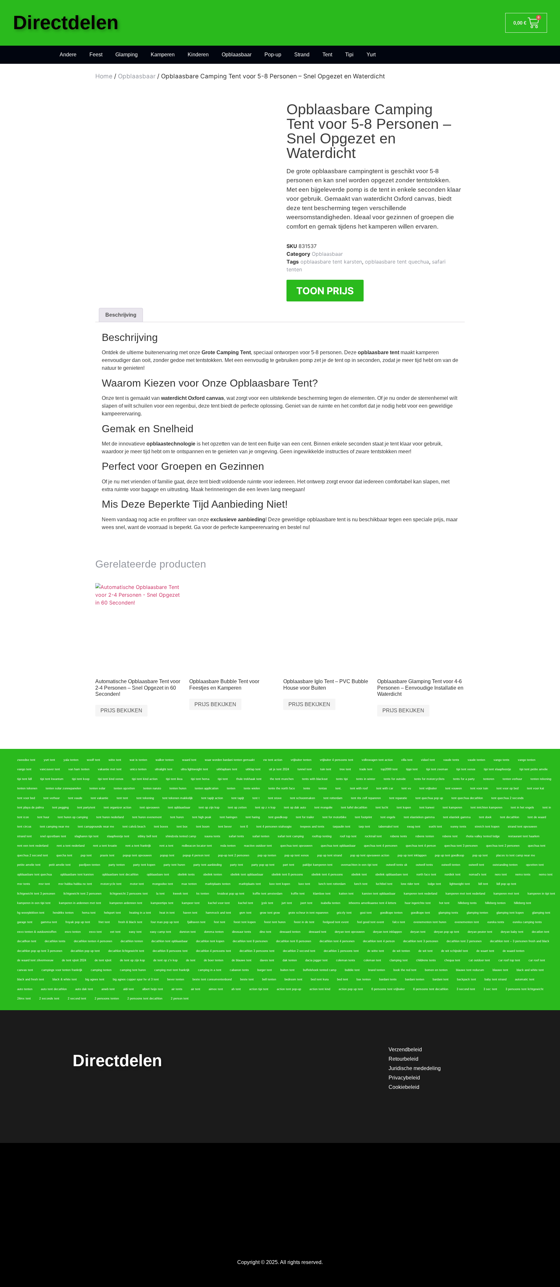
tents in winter (365, 779)
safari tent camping (291, 836)
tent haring (253, 817)
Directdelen (66, 22)
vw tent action (272, 760)
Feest (95, 54)
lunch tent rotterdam (332, 884)
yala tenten (71, 760)
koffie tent (298, 893)
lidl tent (483, 884)
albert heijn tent (152, 989)
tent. (338, 788)
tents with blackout (315, 779)
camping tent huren (133, 970)
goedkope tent (420, 912)
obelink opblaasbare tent (391, 874)
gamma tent (49, 922)
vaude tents (451, 760)
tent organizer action (117, 807)
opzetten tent (535, 864)
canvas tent (25, 970)
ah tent (236, 989)
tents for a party (464, 779)
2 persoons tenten (107, 998)
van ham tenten (78, 769)
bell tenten (269, 979)
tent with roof (359, 788)
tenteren (488, 779)
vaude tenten (476, 760)
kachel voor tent (219, 903)
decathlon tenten (132, 941)
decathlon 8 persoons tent (170, 951)
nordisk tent (453, 874)
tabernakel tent (389, 826)
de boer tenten (213, 960)
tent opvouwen (149, 807)
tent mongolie (323, 807)
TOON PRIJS (325, 291)
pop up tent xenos (297, 855)
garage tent (24, 922)
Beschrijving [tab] (120, 315)
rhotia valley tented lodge (483, 836)
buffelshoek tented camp (319, 970)
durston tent (188, 931)
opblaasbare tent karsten (331, 261)
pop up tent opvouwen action (369, 855)
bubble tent (352, 970)
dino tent (265, 931)
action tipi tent (258, 989)
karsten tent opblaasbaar (378, 893)
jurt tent (287, 903)
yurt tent (49, 760)
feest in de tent (304, 922)
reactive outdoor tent (258, 845)
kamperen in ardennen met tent (80, 903)
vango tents (501, 760)
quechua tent (536, 845)
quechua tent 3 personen (461, 845)
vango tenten (526, 760)
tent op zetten (237, 807)
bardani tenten (414, 979)
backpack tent (466, 979)
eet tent (115, 931)
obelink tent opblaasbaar (246, 874)
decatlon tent (540, 931)
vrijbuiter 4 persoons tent (336, 760)
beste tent (247, 979)
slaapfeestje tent (118, 836)
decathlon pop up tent (85, 951)
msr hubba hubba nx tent (75, 884)
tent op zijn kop (209, 807)
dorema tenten (214, 931)
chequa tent (452, 960)
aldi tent (128, 989)
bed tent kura (320, 979)
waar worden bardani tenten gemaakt (230, 760)
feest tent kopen (245, 922)
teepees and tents (312, 826)
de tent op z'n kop (165, 960)
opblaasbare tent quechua (397, 261)
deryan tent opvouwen (350, 931)
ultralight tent (163, 769)
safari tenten (260, 836)
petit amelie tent (60, 864)
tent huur (43, 817)
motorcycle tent (111, 884)
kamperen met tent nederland (465, 893)
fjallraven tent (196, 922)
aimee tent (216, 989)
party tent (236, 864)
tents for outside (395, 779)
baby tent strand (495, 979)
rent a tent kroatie (105, 845)
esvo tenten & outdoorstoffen (36, 931)
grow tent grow (270, 912)
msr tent (44, 884)
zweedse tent (26, 760)
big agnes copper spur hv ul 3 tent (136, 979)
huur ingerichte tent (418, 903)
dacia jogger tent (316, 960)
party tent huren (174, 864)
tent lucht (382, 807)
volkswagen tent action (377, 760)
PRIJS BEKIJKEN (121, 710)
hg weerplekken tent (30, 912)
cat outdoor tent (479, 960)
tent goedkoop (277, 817)
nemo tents (523, 874)
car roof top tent (509, 960)
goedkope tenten (391, 912)
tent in (546, 807)
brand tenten (376, 970)
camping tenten (101, 970)
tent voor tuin (479, 788)
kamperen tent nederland (420, 893)
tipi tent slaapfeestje (497, 769)
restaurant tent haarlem (524, 836)
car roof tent (537, 960)
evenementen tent (467, 922)
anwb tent (108, 989)
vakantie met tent (110, 769)
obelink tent (359, 874)
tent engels (387, 817)
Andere (68, 54)
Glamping (126, 54)
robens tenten (424, 836)
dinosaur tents (241, 931)
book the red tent (404, 970)
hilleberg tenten (495, 903)
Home (103, 76)
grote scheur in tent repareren (308, 912)
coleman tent (372, 960)
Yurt (371, 54)
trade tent (365, 769)
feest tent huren (275, 922)
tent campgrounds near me (96, 826)
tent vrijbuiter (428, 788)
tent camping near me (54, 826)
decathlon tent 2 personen (464, 941)
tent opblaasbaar (179, 807)
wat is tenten (138, 760)
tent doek (485, 817)
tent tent (122, 798)
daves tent (267, 960)
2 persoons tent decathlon (144, 998)
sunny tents (458, 826)
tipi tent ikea (174, 779)
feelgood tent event (336, 922)
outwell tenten (450, 864)
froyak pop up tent (77, 922)
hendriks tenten (63, 912)
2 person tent (180, 998)
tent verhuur (51, 798)
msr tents (23, 884)
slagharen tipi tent (87, 836)
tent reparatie (398, 798)
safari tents (236, 836)
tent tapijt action (212, 798)
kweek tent (180, 893)
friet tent (104, 922)
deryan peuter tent (480, 931)
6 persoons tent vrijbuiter (388, 989)
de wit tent (425, 951)
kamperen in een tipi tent (34, 903)
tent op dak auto (295, 807)
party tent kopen (144, 864)
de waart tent (485, 951)
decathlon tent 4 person (379, 941)
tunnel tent (305, 769)
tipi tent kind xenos (110, 779)
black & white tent (64, 979)
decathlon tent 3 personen (420, 941)
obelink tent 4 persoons (327, 874)
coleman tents (345, 960)
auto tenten (24, 989)
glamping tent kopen (510, 912)
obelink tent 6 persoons (287, 874)
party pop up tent (262, 864)
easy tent (135, 931)
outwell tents (424, 864)
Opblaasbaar (236, 54)
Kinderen (198, 54)
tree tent (345, 769)
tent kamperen (452, 807)
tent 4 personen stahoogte (274, 826)
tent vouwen (453, 788)
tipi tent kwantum (52, 779)
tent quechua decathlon (467, 798)
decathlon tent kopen (210, 941)
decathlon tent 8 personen (250, 941)
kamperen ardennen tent (126, 903)
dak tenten (290, 960)
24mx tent (24, 998)
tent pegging (60, 807)
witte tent (115, 760)
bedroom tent (293, 979)
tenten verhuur (512, 779)
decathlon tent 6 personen (293, 941)
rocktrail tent (373, 836)
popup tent (167, 855)
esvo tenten (73, 931)
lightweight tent (459, 884)
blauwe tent (500, 970)
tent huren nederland (110, 817)
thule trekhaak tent (249, 779)
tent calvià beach (134, 826)
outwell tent (476, 864)
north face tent (426, 874)
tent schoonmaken (302, 798)
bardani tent (441, 979)
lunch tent (361, 884)
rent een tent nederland (32, 845)
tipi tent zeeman (437, 769)
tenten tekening (541, 779)
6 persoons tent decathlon (430, 989)
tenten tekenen (27, 788)
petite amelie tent (29, 864)
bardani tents (388, 979)
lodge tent (434, 884)
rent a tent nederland (71, 845)
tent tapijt (237, 798)
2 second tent (77, 998)
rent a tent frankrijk (138, 845)
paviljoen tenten (89, 864)
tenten (231, 788)
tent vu (406, 788)
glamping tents (448, 912)
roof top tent (348, 836)
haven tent (190, 912)
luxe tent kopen (279, 884)
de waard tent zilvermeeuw (35, 960)
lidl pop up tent (506, 884)
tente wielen (252, 788)
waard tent (189, 760)
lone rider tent (410, 884)
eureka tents (495, 922)
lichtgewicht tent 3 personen (36, 893)
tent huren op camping (73, 817)
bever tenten (175, 979)
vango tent (24, 769)
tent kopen (404, 807)
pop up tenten (267, 855)
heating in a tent (140, 912)
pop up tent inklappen (412, 855)
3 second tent (466, 989)
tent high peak (201, 817)
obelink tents (186, 874)
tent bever (225, 826)
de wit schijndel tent (454, 951)
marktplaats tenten (217, 884)
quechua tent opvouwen (296, 845)
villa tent (407, 760)
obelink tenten (212, 874)
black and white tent (530, 970)
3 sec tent (490, 989)
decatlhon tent (26, 941)
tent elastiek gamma (457, 817)
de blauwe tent (241, 960)
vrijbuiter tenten (301, 760)
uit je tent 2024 (279, 769)
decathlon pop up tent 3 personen (39, 951)
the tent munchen (282, 779)
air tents (176, 989)
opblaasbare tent (158, 874)
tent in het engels (522, 807)
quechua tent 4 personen (380, 845)
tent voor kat (535, 788)
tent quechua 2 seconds (507, 798)
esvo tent (95, 931)
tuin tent (325, 769)
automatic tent (524, 979)
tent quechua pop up (429, 798)
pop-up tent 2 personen (233, 855)
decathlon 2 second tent (299, 951)
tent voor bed (26, 798)
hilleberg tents (467, 903)
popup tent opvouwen (137, 855)
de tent (190, 960)
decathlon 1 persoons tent (341, 951)
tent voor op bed (507, 788)
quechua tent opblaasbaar (338, 845)
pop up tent (480, 855)
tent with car (384, 788)
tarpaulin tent (341, 826)
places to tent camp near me (515, 855)
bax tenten (363, 979)
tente (306, 788)
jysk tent (267, 903)
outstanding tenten (505, 864)
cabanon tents (239, 970)
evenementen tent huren (430, 922)
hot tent (444, 903)
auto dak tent (84, 989)
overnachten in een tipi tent (359, 864)
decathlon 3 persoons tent (256, 951)
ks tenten (202, 893)
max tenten (189, 884)
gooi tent (366, 912)
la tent (160, 893)
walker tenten (165, 760)
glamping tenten (477, 912)
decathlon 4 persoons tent (213, 951)
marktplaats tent (250, 884)
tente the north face (281, 788)
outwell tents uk (396, 864)
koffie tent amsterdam (268, 893)
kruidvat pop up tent (230, 893)
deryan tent (418, 931)
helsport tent (112, 912)
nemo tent (546, 874)
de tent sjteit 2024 (74, 960)
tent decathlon (509, 817)
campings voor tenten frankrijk (61, 970)
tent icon (23, 817)
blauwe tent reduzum (470, 970)
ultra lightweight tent (194, 769)
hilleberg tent (522, 903)
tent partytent (86, 807)
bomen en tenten (436, 970)
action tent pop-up (289, 989)
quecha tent (64, 855)
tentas (323, 788)
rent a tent (166, 845)
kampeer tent (191, 903)
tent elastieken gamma (419, 817)
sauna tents (212, 836)
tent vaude (75, 798)
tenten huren (177, 788)
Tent (327, 54)
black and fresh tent (30, 979)
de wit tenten (401, 951)
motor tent (137, 884)
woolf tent (93, 760)
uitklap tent (253, 769)
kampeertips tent (162, 903)
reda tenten (228, 845)
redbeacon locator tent (197, 845)
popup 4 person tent (196, 855)
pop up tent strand (329, 855)
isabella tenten (330, 903)
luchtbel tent (384, 884)
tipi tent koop (80, 779)
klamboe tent (322, 893)
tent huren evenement (147, 817)
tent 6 (244, 826)
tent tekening (145, 798)
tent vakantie (99, 798)
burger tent (264, 970)
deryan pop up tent (446, 931)
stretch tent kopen (487, 826)
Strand (301, 54)
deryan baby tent (512, 931)
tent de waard (537, 817)
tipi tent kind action (145, 779)
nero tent (501, 874)
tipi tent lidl (24, 779)
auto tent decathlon (54, 989)
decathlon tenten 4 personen (93, 941)
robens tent (450, 836)
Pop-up (272, 54)
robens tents (398, 836)
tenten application (206, 788)
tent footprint (363, 817)
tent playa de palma (30, 807)
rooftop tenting (322, 836)
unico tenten (138, 769)
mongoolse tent (162, 884)
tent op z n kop (265, 807)
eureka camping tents (527, 922)
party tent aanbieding (207, 864)
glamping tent (541, 912)
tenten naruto (152, 788)
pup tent (86, 855)
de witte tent (375, 951)
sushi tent (435, 826)
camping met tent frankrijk (172, 970)
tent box (182, 826)
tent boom (203, 826)
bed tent (342, 979)
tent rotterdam (333, 798)
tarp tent (364, 826)
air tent (195, 989)
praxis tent (107, 855)
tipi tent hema (200, 779)
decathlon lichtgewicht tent (126, 951)
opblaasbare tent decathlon (120, 874)
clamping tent (399, 960)
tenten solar (97, 788)
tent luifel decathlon (354, 807)
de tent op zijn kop (132, 960)
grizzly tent (344, 912)
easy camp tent (160, 931)
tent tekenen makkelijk (177, 798)
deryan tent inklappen (387, 931)
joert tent (306, 903)
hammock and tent (218, 912)
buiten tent (287, 970)
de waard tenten (513, 951)
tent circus (24, 826)
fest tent (219, 922)
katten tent (346, 893)
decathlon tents (55, 941)
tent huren (177, 817)
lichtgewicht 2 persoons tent (129, 893)
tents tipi (342, 779)
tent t (256, 798)
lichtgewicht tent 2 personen (82, 893)
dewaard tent (317, 931)
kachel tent (245, 903)
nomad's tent (477, 874)
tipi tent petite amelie (533, 769)
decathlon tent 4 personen (337, 941)
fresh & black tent (130, 922)
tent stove (275, 798)
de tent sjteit (103, 960)
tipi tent (223, 779)
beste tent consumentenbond (212, 979)
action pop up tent (351, 989)
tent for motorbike (334, 817)
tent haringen (228, 817)
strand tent (24, 836)
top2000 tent (389, 769)
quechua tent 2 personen (502, 845)
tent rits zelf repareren (366, 798)
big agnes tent (94, 979)
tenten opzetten (124, 788)
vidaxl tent (428, 760)
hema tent (89, 912)
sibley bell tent (147, 836)
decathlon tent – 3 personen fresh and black (519, 941)
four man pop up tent (165, 922)
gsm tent (245, 912)
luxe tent (304, 884)
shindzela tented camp (181, 836)
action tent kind (319, 989)
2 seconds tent (49, 998)
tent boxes (161, 826)
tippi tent (412, 769)
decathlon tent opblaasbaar (169, 941)
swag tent (413, 826)
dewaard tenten (290, 931)
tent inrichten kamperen (486, 807)
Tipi (349, 54)
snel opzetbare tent (53, 836)
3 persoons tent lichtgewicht (524, 989)
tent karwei (426, 807)
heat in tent (167, 912)
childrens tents (426, 960)
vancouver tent (50, 769)
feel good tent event (370, 922)
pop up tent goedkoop (449, 855)
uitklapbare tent (226, 769)
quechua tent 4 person (421, 845)
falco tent (398, 922)
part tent (288, 864)
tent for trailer (305, 817)
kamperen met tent (506, 893)
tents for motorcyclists (429, 779)
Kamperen (163, 54)
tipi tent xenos (465, 769)
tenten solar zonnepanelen (63, 788)
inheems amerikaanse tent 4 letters (372, 903)
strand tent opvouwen (522, 826)
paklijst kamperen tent (317, 864)
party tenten (117, 864)
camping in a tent (209, 970)
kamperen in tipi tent (541, 893)
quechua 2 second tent (32, 855)
